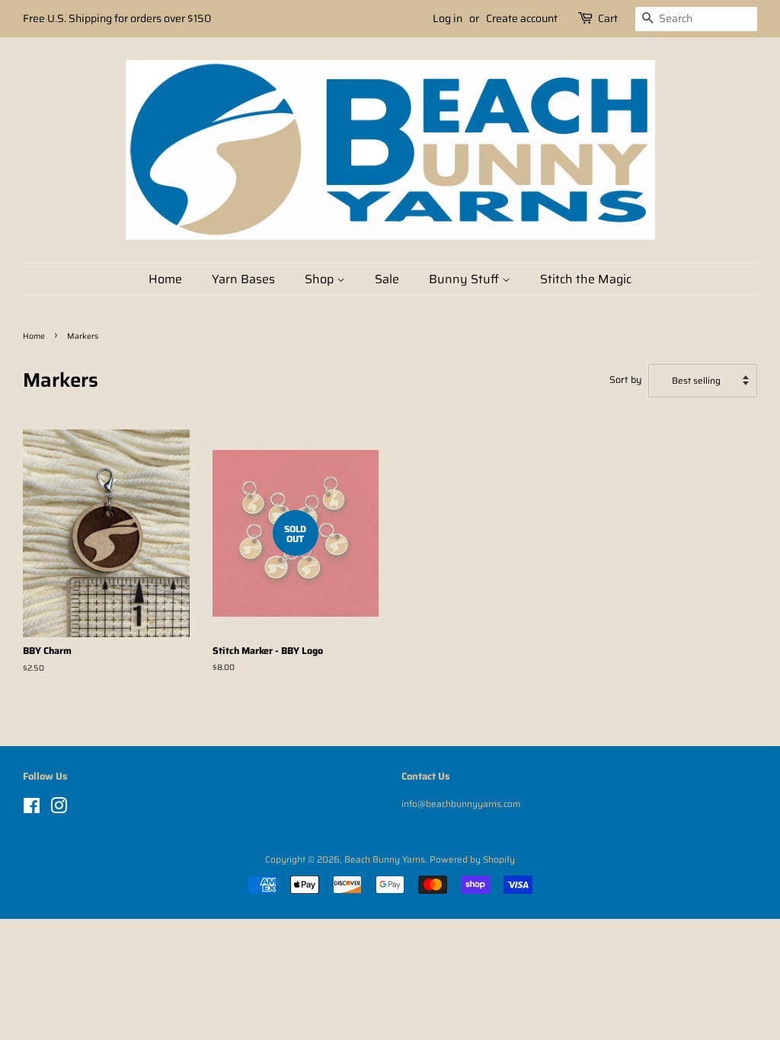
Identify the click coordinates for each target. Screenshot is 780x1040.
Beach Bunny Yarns (384, 859)
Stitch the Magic (585, 279)
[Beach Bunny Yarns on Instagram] (58, 809)
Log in (447, 18)
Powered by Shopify (472, 859)
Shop (321, 279)
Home (165, 279)
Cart (608, 18)
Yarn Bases (243, 279)
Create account (522, 18)
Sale (387, 279)
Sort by (625, 380)
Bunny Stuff (465, 279)
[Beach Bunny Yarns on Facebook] (31, 809)
